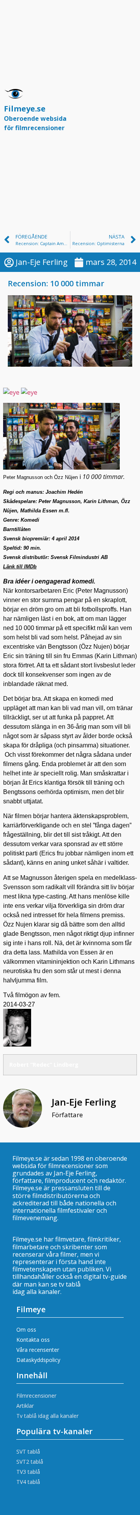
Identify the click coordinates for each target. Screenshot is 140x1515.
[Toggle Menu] (126, 113)
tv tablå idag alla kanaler (46, 1288)
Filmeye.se (35, 117)
